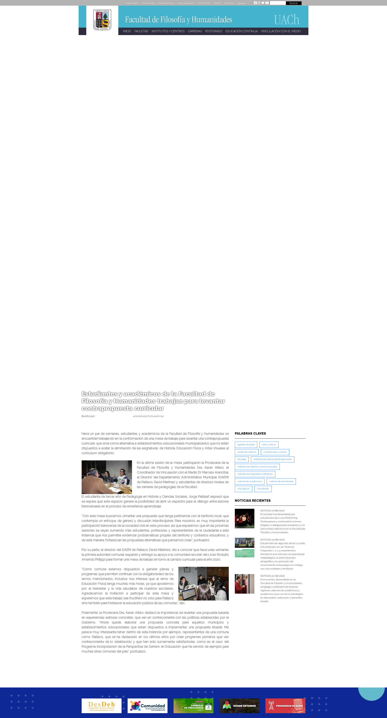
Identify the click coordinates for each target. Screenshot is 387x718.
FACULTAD (141, 31)
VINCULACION (243, 488)
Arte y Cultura (269, 444)
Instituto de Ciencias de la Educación (273, 459)
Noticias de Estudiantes (281, 481)
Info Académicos (166, 3)
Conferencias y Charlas (275, 452)
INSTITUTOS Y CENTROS (168, 31)
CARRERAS (195, 31)
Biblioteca (229, 3)
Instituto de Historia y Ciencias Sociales (257, 466)
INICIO (127, 31)
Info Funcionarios (185, 3)
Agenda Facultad (246, 444)
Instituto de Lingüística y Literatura (255, 474)
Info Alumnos (148, 3)
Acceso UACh (132, 3)
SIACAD (217, 3)
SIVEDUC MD (203, 3)
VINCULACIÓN (263, 488)
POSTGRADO (213, 31)
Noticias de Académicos (249, 481)
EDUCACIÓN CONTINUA (242, 31)
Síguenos (241, 3)
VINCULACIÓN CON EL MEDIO (281, 31)
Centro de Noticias (246, 452)
